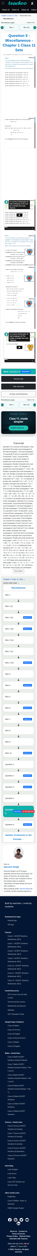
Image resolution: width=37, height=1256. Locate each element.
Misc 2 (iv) (9, 640)
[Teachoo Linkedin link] (18, 1223)
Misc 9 (7, 742)
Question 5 (19, 811)
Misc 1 (7, 595)
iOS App (11, 924)
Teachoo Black (24, 889)
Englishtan (11, 1196)
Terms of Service (18, 1234)
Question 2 (18, 776)
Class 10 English (14, 1034)
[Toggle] (3, 3)
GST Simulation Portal (16, 1014)
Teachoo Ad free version (16, 1002)
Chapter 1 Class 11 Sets (9, 15)
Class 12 (6, 10)
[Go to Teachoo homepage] (17, 3)
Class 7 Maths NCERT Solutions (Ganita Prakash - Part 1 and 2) (19, 1067)
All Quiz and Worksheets (19, 394)
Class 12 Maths (13, 1042)
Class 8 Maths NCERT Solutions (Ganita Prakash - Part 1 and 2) (19, 1078)
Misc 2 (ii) (18, 617)
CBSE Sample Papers (16, 1208)
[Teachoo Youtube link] (27, 1220)
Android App (12, 920)
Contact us (23, 1231)
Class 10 (25, 10)
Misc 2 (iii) (18, 629)
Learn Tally (12, 1178)
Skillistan (11, 1010)
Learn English (13, 1169)
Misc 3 (7, 674)
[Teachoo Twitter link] (22, 1220)
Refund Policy (24, 1236)
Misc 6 (18, 708)
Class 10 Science (14, 1030)
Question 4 (9, 798)
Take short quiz (18, 386)
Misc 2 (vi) (18, 663)
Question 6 (18, 825)
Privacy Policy (12, 1236)
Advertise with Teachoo (18, 1239)
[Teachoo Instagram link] (16, 1220)
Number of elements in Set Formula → (18, 837)
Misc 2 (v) (9, 651)
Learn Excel (12, 1173)
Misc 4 (18, 685)
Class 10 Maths (13, 1026)
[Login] (32, 3)
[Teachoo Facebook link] (10, 1220)
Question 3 (18, 787)
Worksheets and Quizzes (17, 1006)
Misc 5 (7, 697)
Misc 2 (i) (9, 606)
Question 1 (9, 764)
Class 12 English (14, 1046)
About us (13, 1231)
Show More (18, 571)
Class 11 (15, 10)
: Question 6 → (18, 371)
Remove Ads (18, 379)
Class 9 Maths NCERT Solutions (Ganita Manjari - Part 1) (19, 1089)
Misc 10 (18, 753)
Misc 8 (7, 730)
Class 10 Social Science (16, 1038)
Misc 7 (18, 719)
